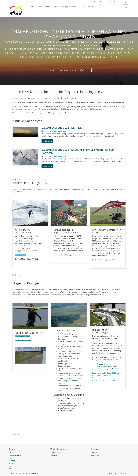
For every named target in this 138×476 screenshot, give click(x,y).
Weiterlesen (47, 141)
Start (31, 6)
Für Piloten (85, 70)
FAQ (80, 6)
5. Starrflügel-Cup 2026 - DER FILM (62, 127)
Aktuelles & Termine (100, 2)
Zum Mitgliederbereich (22, 336)
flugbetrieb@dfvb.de (71, 380)
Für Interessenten (68, 70)
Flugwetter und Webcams (23, 340)
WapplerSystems (35, 473)
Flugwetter (56, 6)
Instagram (53, 113)
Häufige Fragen (20, 255)
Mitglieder (88, 6)
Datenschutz (123, 473)
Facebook (65, 113)
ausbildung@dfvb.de (31, 259)
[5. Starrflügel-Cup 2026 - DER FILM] (25, 132)
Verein (73, 6)
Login (125, 2)
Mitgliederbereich (115, 2)
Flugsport (64, 6)
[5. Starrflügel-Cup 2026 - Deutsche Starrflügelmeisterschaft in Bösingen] (25, 157)
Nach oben (16, 180)
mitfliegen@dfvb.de (69, 255)
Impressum (112, 473)
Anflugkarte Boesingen (68, 334)
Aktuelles (51, 70)
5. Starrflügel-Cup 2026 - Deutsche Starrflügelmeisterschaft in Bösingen (78, 151)
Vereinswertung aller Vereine (107, 369)
